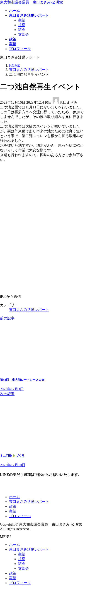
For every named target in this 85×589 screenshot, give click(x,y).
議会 (21, 30)
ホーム (14, 497)
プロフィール (20, 516)
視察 (21, 25)
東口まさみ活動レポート (29, 310)
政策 (12, 506)
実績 (21, 20)
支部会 (23, 34)
